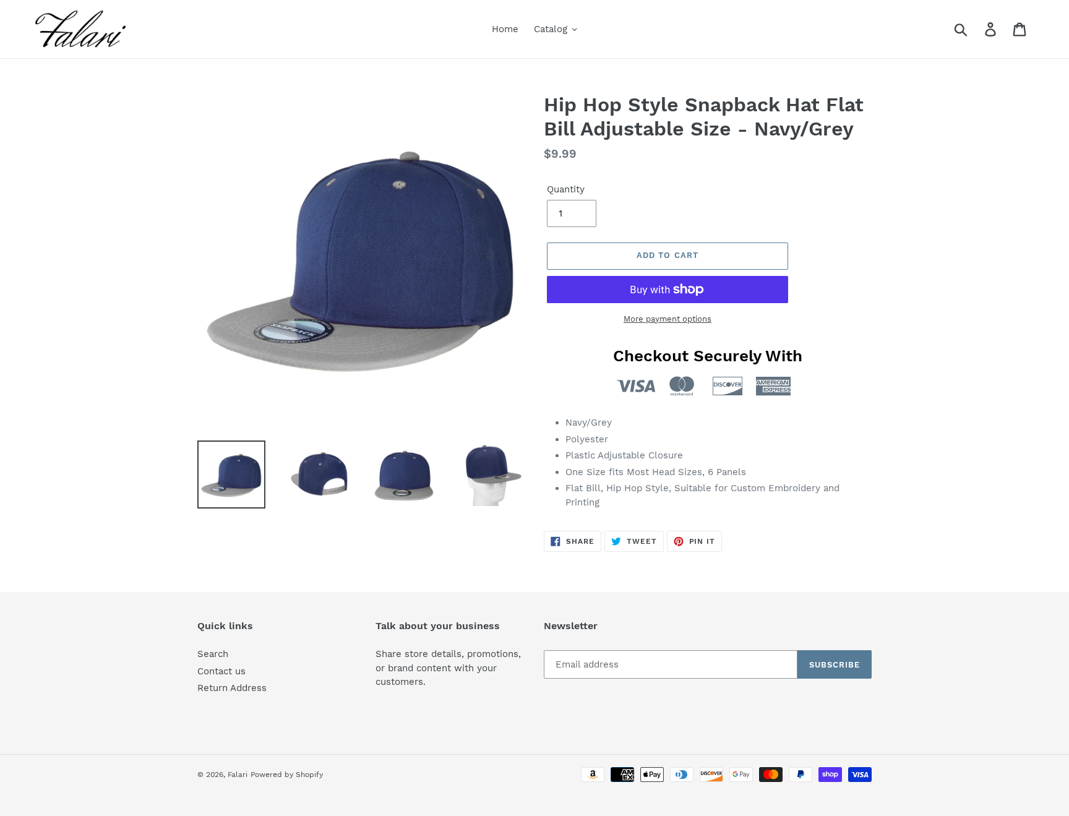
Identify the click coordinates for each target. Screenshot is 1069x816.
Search (212, 653)
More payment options (667, 319)
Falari (237, 774)
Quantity (566, 189)
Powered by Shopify (287, 774)
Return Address (232, 688)
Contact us (221, 671)
